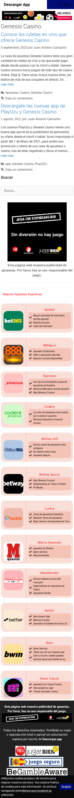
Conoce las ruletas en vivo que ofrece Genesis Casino (34, 37)
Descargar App (17, 4)
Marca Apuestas (49, 542)
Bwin (49, 643)
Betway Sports (49, 474)
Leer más (7, 84)
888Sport (49, 345)
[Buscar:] (37, 191)
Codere (49, 406)
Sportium (49, 376)
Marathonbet (49, 573)
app (8, 164)
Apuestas (11, 92)
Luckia (49, 508)
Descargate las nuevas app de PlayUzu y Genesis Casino (33, 109)
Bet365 (49, 310)
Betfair (49, 610)
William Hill (49, 439)
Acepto (66, 787)
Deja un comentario (19, 98)
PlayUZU (41, 164)
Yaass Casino (49, 678)
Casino (24, 92)
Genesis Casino (41, 92)
